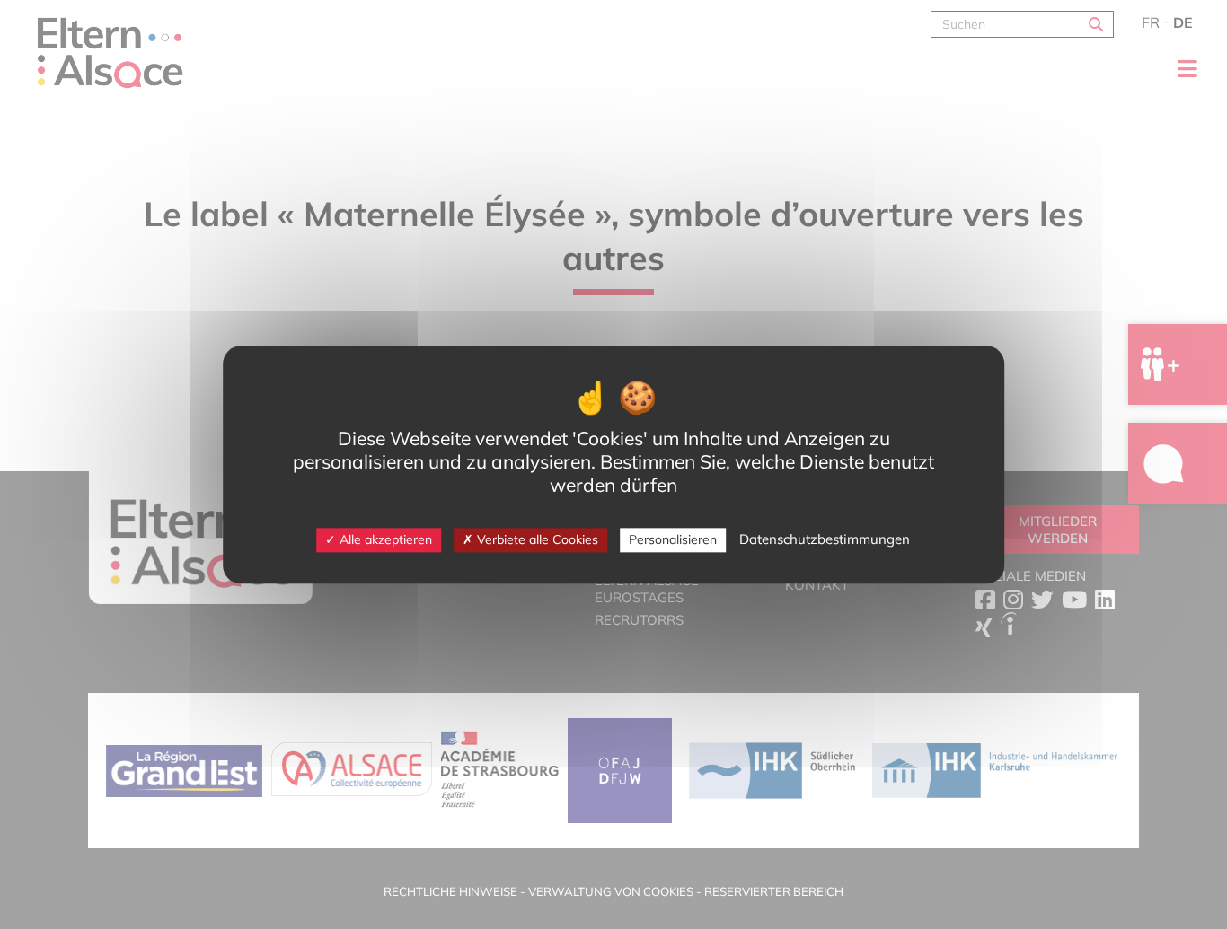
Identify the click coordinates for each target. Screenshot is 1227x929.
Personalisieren (673, 539)
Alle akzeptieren (384, 539)
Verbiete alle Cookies (535, 539)
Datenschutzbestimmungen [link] (824, 539)
